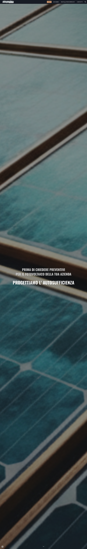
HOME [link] (49, 2)
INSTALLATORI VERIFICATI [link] (68, 2)
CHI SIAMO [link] (56, 2)
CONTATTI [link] (80, 2)
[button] (85, 2)
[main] (43, 276)
